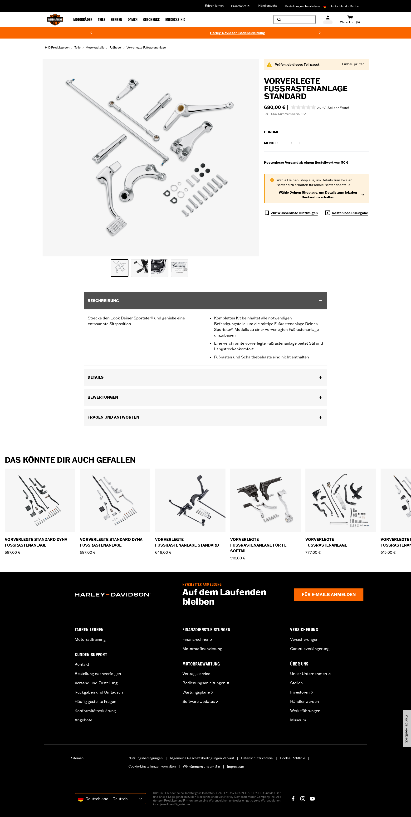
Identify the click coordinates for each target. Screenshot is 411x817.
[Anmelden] (327, 19)
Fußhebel (115, 47)
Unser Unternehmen (308, 673)
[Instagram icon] (303, 799)
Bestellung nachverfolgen (302, 6)
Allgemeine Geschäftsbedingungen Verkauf (202, 758)
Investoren (300, 692)
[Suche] (294, 19)
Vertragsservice (196, 673)
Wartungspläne (196, 692)
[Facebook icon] (293, 799)
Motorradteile (95, 47)
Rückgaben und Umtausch (99, 692)
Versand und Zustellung (96, 682)
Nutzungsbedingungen (145, 758)
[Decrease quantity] (283, 143)
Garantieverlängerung (309, 648)
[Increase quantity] (299, 143)
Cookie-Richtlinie (292, 758)
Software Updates (198, 701)
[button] (308, 107)
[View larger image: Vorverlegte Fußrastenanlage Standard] (151, 157)
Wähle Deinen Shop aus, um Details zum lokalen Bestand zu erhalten (318, 194)
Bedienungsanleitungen (203, 682)
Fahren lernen (214, 5)
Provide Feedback (407, 729)
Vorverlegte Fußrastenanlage (146, 47)
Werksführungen (305, 710)
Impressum (235, 766)
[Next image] (249, 158)
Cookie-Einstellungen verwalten (152, 766)
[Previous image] (52, 158)
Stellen (296, 682)
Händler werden (304, 701)
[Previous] (91, 32)
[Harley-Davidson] (125, 595)
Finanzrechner (195, 639)
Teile (77, 47)
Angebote (83, 720)
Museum (298, 720)
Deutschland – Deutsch (345, 6)
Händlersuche (267, 5)
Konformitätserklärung (95, 710)
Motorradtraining (90, 639)
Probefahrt (238, 6)
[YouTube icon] (312, 799)
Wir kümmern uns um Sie (201, 766)
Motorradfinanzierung (202, 648)
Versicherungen (304, 639)
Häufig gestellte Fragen (95, 701)
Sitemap (77, 758)
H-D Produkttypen (57, 47)
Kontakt (82, 664)
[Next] (320, 32)
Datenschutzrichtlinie (257, 758)
